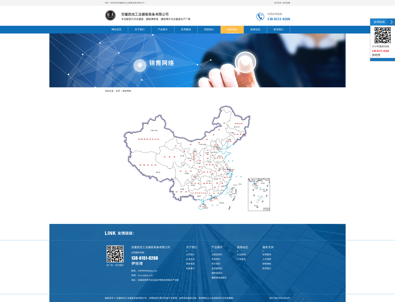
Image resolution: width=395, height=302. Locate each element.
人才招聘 (266, 259)
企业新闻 (241, 254)
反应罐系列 (217, 268)
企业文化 (190, 259)
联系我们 (266, 268)
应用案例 (266, 254)
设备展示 (190, 268)
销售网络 (266, 264)
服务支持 (268, 247)
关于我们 (191, 247)
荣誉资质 (190, 264)
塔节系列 (216, 264)
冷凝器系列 (217, 254)
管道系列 (216, 259)
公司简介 (190, 254)
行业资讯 (241, 259)
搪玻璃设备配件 (219, 278)
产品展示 (217, 247)
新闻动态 (242, 247)
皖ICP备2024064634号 (279, 298)
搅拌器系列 (217, 273)
